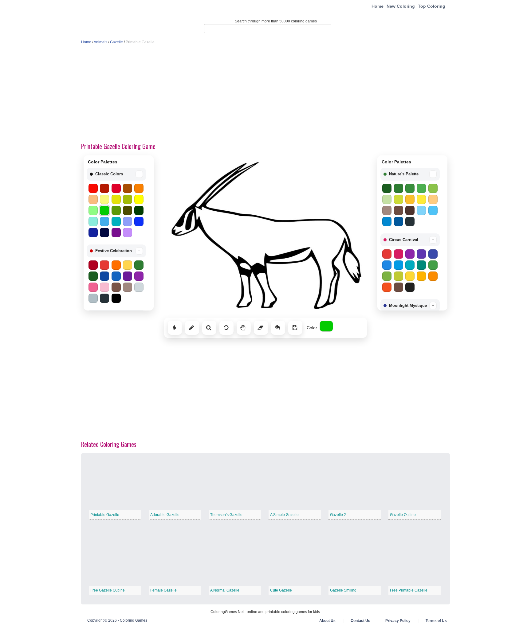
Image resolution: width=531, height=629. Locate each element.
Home (378, 6)
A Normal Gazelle (224, 590)
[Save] (295, 328)
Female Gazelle (163, 590)
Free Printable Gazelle (408, 590)
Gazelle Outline (403, 515)
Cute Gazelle (281, 590)
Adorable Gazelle (164, 515)
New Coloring (401, 6)
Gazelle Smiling (343, 590)
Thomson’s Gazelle (226, 515)
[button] (116, 174)
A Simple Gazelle (284, 515)
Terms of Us (436, 621)
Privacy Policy (398, 621)
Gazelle (116, 42)
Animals (100, 42)
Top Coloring (431, 6)
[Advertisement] (265, 94)
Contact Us (360, 621)
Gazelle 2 (338, 515)
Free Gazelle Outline (107, 590)
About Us (327, 621)
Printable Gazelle (104, 515)
